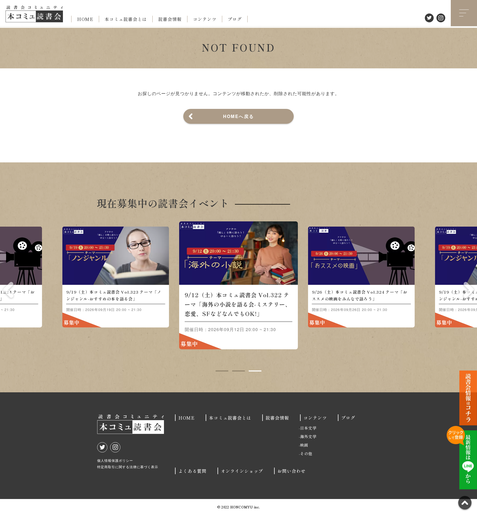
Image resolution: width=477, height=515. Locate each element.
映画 (304, 445)
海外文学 (308, 436)
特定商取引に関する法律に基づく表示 (127, 466)
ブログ (235, 19)
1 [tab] (222, 371)
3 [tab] (255, 371)
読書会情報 (170, 19)
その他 (306, 453)
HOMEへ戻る (238, 116)
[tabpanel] (147, 285)
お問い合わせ (291, 471)
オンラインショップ (242, 471)
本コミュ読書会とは (126, 19)
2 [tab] (238, 371)
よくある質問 (192, 471)
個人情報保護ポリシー (115, 460)
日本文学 (308, 428)
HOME (85, 19)
